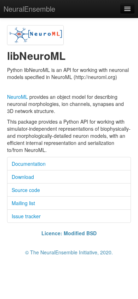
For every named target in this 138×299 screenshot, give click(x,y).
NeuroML (17, 96)
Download (23, 176)
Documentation (29, 163)
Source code (26, 189)
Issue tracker (26, 216)
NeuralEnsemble (29, 9)
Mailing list (23, 203)
